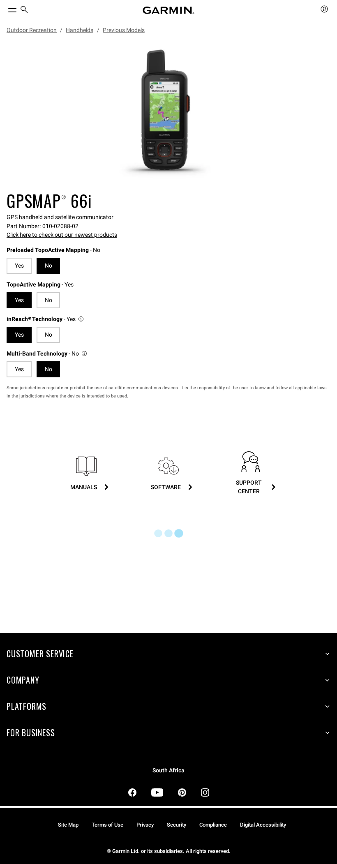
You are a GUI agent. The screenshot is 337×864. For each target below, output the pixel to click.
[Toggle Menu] (5, 8)
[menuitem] (24, 10)
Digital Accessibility (263, 825)
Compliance (213, 825)
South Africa (168, 770)
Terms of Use (107, 825)
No (48, 300)
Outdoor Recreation (32, 30)
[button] (46, 319)
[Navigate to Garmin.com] (168, 10)
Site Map (68, 825)
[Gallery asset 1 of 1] (165, 113)
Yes (19, 265)
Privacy (145, 825)
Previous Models (124, 30)
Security (176, 825)
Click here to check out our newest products (62, 234)
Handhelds (79, 30)
